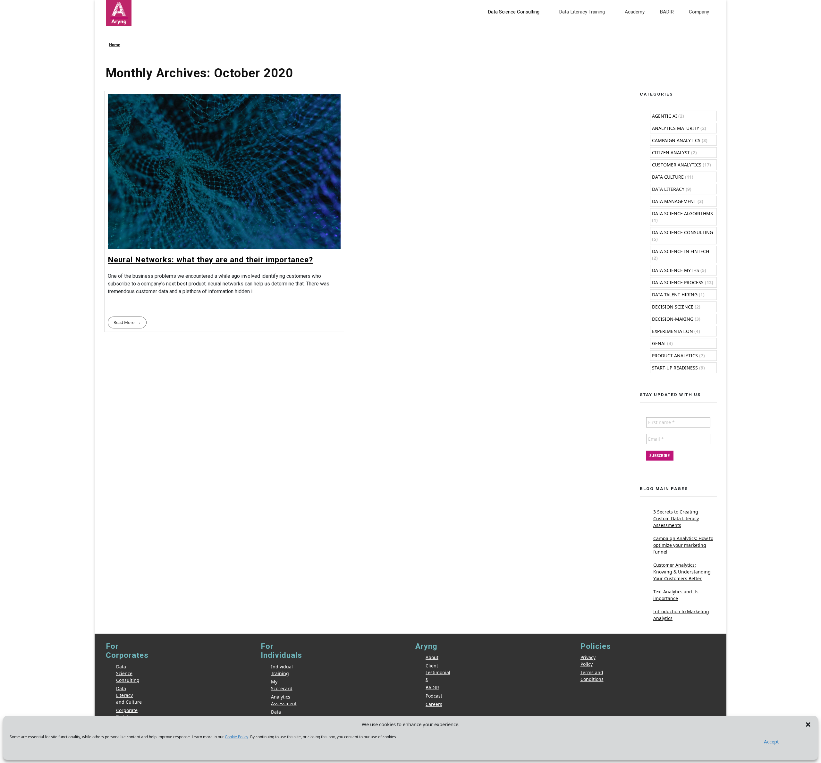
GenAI (659, 343)
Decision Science (672, 307)
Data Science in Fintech (680, 251)
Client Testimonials (438, 672)
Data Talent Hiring (675, 295)
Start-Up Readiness (675, 368)
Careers (434, 704)
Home (114, 44)
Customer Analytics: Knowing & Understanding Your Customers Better (682, 571)
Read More (124, 322)
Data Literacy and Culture (129, 695)
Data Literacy (668, 189)
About (432, 657)
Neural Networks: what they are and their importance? (210, 259)
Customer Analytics (676, 165)
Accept (771, 741)
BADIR (432, 687)
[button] (808, 724)
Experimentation (672, 331)
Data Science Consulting (682, 232)
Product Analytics (675, 355)
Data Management (674, 201)
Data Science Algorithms (682, 213)
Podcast (434, 696)
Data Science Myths (675, 270)
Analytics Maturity (675, 128)
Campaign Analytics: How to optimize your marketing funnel (683, 545)
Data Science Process (678, 282)
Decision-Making (672, 319)
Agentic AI (664, 116)
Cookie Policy (236, 737)
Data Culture (668, 177)
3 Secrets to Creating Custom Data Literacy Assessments (676, 518)
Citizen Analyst (671, 152)
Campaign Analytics (676, 140)
